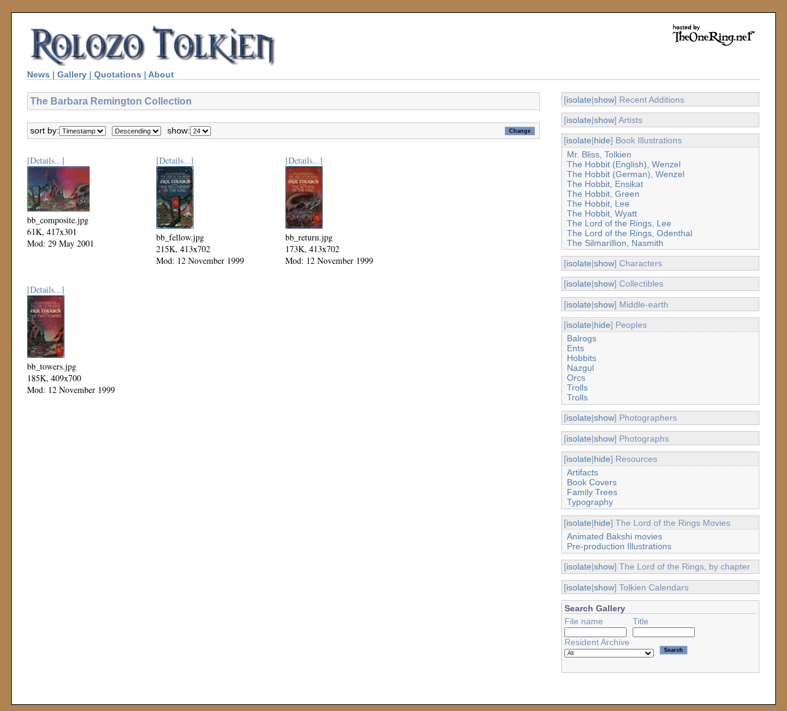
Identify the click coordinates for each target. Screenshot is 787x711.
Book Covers (592, 482)
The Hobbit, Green (603, 194)
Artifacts (582, 472)
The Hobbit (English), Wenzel (624, 164)
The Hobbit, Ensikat (605, 184)
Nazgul (580, 368)
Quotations (117, 74)
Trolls (577, 387)
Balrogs (581, 338)
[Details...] (46, 160)
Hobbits (581, 358)
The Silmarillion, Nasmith (615, 243)
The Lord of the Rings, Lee (619, 223)
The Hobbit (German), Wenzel (625, 174)
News (38, 74)
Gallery (72, 74)
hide (602, 140)
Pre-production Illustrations (619, 546)
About (161, 74)
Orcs (576, 378)
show (604, 100)
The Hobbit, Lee (598, 204)
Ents (575, 348)
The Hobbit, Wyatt (602, 213)
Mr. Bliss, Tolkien (599, 154)
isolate (578, 100)
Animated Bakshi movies (614, 536)
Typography (590, 502)
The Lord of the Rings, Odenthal (629, 233)
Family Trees (592, 492)
